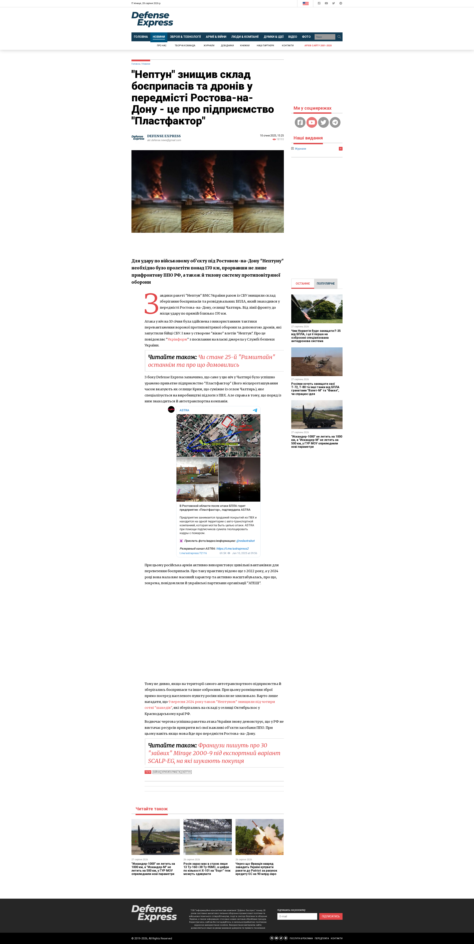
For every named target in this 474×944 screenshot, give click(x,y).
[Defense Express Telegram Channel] (341, 4)
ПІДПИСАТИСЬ (331, 916)
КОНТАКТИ (337, 938)
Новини (146, 64)
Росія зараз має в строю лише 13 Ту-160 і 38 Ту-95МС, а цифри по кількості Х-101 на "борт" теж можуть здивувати (207, 869)
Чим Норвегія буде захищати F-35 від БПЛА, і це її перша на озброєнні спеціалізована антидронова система (316, 336)
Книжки (245, 45)
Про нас (161, 45)
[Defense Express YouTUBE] (327, 4)
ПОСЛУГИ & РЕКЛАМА (301, 938)
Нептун (186, 772)
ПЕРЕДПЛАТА (322, 938)
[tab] (302, 284)
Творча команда (185, 45)
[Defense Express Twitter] (334, 4)
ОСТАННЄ (303, 283)
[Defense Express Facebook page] (319, 4)
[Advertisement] (267, 20)
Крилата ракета (171, 772)
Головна (135, 64)
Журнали (209, 45)
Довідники (227, 45)
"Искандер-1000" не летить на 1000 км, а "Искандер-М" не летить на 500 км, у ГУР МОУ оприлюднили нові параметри (153, 869)
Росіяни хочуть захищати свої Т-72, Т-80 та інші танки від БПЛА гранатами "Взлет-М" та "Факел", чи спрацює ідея (315, 389)
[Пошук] (339, 37)
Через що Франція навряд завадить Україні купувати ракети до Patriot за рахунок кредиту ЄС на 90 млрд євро (256, 869)
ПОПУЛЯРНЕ (326, 283)
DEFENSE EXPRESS (164, 136)
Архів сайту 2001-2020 (318, 45)
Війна (156, 772)
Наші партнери (265, 45)
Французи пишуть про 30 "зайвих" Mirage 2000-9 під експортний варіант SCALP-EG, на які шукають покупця (214, 753)
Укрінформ (177, 339)
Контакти (288, 45)
